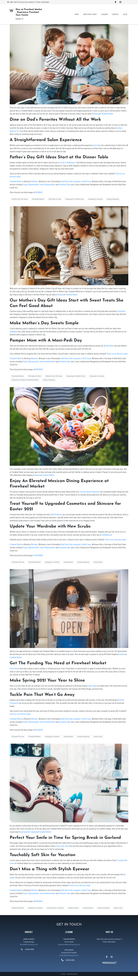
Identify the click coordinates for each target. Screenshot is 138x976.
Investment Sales (65, 184)
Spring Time (118, 908)
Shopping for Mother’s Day (75, 376)
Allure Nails (109, 345)
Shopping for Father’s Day (74, 199)
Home (76, 14)
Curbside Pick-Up (18, 562)
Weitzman (34, 181)
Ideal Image (92, 685)
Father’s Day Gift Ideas (20, 199)
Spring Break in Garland (55, 908)
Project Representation (31, 184)
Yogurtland (121, 311)
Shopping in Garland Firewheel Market (25, 380)
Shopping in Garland (95, 199)
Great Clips (97, 145)
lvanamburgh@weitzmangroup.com (69, 944)
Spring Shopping (113, 199)
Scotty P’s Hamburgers (67, 162)
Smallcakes (13, 331)
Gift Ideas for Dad (55, 199)
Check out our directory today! (117, 353)
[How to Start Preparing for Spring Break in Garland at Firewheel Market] (69, 783)
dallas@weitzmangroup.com (29, 944)
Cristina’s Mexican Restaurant (90, 491)
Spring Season (88, 908)
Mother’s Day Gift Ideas (54, 376)
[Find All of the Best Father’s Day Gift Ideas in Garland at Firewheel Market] (69, 64)
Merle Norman (57, 514)
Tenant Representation (47, 184)
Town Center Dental (62, 846)
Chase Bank (14, 668)
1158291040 (38, 901)
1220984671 (39, 192)
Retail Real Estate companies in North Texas (75, 181)
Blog (125, 14)
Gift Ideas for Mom (34, 376)
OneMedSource (106, 535)
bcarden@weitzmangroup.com (68, 955)
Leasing (104, 14)
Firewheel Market (107, 113)
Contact (115, 14)
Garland (96, 113)
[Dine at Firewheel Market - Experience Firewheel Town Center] (11, 10)
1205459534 (39, 369)
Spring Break (68, 562)
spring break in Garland (29, 832)
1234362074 (39, 730)
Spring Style (98, 562)
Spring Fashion (73, 908)
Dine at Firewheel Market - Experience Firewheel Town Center (29, 12)
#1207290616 (38, 555)
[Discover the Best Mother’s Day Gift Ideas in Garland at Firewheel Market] (69, 245)
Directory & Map (90, 14)
